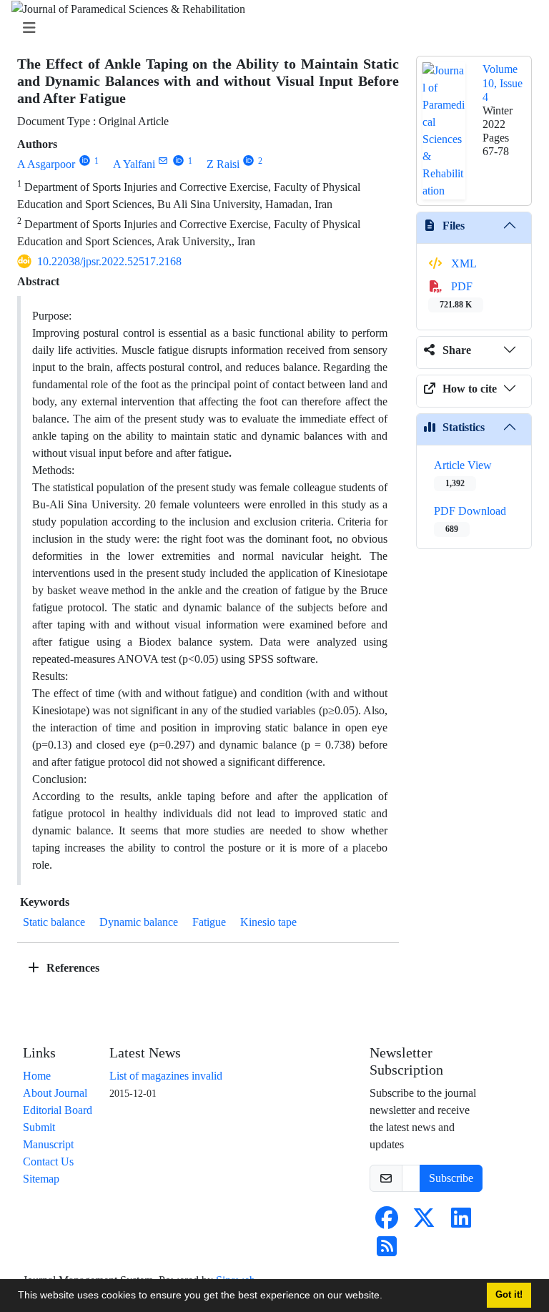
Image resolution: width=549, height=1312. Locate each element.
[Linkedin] (461, 1222)
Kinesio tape (268, 922)
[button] (387, 1297)
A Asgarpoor (46, 164)
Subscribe (451, 1178)
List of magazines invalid (165, 1075)
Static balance (54, 922)
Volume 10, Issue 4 (503, 82)
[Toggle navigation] (270, 28)
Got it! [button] (509, 1295)
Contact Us (48, 1161)
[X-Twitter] (424, 1222)
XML (462, 263)
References (71, 968)
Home (37, 1075)
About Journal (55, 1093)
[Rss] (387, 1251)
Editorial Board (57, 1110)
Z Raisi (223, 164)
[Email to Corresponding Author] (163, 160)
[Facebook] (387, 1222)
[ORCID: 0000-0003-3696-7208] (178, 160)
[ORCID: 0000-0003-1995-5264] (85, 160)
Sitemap (41, 1178)
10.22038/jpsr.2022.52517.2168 (109, 261)
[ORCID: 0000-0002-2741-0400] (249, 160)
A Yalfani (134, 164)
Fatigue (209, 922)
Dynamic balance (138, 922)
